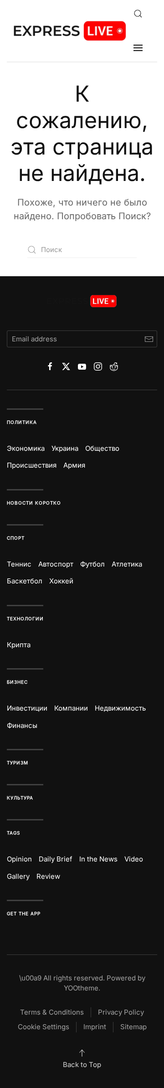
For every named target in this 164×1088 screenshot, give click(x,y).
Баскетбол (24, 581)
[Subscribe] (148, 338)
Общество (102, 448)
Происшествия (31, 465)
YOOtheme (81, 988)
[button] (138, 13)
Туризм (17, 762)
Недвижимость (120, 708)
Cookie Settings (43, 1026)
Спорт (16, 538)
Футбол (92, 564)
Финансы (22, 725)
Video (133, 859)
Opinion (19, 859)
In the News (98, 859)
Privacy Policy (121, 1012)
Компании (71, 708)
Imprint (94, 1026)
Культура (20, 797)
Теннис (19, 564)
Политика (22, 422)
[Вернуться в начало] (70, 31)
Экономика (26, 448)
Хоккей (61, 581)
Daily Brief (55, 859)
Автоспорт (55, 564)
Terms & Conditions (52, 1012)
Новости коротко (34, 502)
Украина (64, 448)
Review (48, 876)
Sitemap (133, 1026)
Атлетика (127, 564)
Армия (74, 465)
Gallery (18, 876)
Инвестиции (27, 708)
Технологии (25, 618)
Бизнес (17, 682)
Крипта (19, 644)
